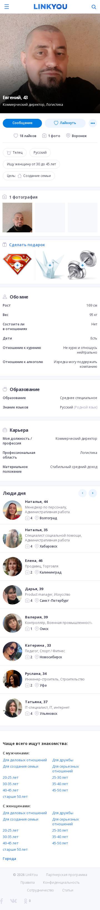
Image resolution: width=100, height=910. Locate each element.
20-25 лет (11, 777)
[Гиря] (82, 265)
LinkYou (32, 874)
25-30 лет (60, 777)
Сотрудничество (40, 890)
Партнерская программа (66, 874)
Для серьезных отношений (65, 768)
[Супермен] (17, 265)
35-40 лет (60, 783)
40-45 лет (11, 790)
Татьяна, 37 (36, 701)
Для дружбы (62, 759)
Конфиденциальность (61, 882)
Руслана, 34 (35, 673)
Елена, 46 (33, 560)
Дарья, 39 (34, 588)
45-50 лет (60, 790)
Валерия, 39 (36, 617)
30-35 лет (11, 783)
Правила (28, 882)
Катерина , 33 (38, 645)
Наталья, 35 (36, 529)
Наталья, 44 (36, 501)
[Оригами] (50, 265)
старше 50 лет (15, 796)
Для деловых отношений (25, 759)
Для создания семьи (20, 766)
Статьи (67, 890)
